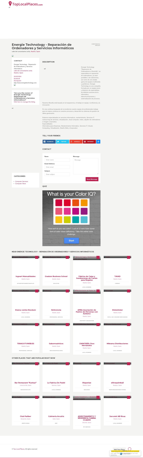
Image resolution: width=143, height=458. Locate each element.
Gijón (54, 419)
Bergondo (23, 419)
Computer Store (20, 183)
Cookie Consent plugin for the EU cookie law (125, 454)
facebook (17, 78)
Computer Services (21, 181)
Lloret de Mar (23, 385)
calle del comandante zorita (23, 71)
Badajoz (115, 385)
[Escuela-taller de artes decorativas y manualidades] (25, 257)
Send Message (92, 179)
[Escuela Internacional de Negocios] (56, 257)
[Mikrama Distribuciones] (117, 324)
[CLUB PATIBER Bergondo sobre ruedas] (25, 397)
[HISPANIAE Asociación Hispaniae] (87, 363)
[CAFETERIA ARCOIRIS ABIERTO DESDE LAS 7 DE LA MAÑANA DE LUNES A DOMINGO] (56, 397)
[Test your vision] (71, 218)
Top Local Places (18, 449)
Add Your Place (119, 449)
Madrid (33, 51)
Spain (38, 51)
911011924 (17, 76)
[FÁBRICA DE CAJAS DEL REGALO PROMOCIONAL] (87, 258)
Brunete (85, 422)
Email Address (49, 164)
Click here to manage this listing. (24, 102)
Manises (54, 385)
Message (76, 156)
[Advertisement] (71, 23)
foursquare (17, 80)
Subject (47, 171)
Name (46, 156)
